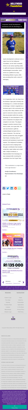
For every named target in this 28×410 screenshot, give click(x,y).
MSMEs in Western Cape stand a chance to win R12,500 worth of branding (11, 224)
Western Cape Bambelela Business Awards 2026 (12, 271)
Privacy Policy (15, 408)
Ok (14, 405)
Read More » (4, 229)
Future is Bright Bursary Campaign (12, 248)
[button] (14, 11)
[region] (14, 20)
